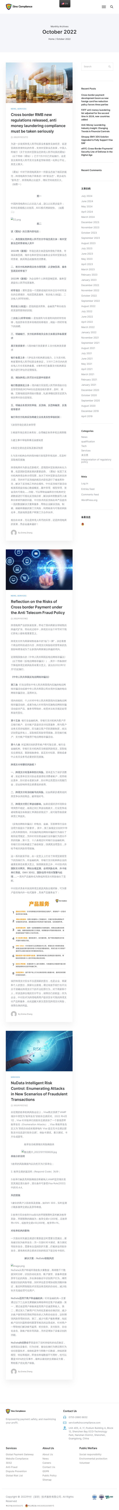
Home (51, 39)
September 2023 (90, 238)
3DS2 (9, 1462)
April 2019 (86, 416)
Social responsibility (90, 1454)
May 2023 (86, 259)
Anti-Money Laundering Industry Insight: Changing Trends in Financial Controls (95, 128)
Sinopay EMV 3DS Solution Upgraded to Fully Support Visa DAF (97, 140)
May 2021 (86, 364)
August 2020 (88, 406)
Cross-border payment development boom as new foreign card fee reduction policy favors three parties (95, 100)
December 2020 (90, 390)
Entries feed (87, 489)
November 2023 (90, 227)
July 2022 (86, 311)
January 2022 (89, 332)
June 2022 (87, 316)
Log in (84, 483)
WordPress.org (89, 500)
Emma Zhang (26, 533)
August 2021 (88, 348)
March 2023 (88, 269)
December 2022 (90, 285)
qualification (88, 441)
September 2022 (90, 301)
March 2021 (87, 374)
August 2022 (88, 306)
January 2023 (89, 280)
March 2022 (88, 327)
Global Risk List (14, 1475)
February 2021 (89, 379)
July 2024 (86, 196)
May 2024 (86, 206)
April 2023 (87, 264)
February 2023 (89, 274)
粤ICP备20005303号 (14, 1506)
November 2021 (90, 337)
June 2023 (87, 253)
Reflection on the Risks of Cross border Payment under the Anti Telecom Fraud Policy (38, 607)
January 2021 (88, 385)
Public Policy (50, 1475)
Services (21, 109)
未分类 (84, 455)
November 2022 (90, 290)
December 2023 (90, 222)
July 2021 (86, 353)
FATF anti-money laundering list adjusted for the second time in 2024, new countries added (95, 115)
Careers (47, 1462)
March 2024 (88, 217)
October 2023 (89, 233)
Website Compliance (17, 1458)
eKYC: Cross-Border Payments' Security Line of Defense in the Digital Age (97, 151)
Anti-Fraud (11, 1467)
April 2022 (87, 322)
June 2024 (87, 201)
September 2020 (90, 400)
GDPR (46, 1471)
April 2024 (87, 212)
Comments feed (90, 494)
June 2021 (87, 358)
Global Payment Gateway (20, 1454)
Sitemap (47, 1479)
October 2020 (89, 395)
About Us (48, 1454)
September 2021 (90, 343)
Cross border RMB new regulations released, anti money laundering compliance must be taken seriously (38, 122)
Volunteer (84, 1462)
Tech (83, 446)
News (13, 109)
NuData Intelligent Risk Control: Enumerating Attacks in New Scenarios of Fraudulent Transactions (39, 1091)
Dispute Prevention (16, 1471)
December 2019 (90, 411)
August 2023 (88, 243)
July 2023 (86, 248)
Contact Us (49, 1467)
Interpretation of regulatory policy (96, 460)
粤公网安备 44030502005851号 (41, 1506)
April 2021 (86, 369)
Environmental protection (93, 1458)
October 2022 (89, 295)
